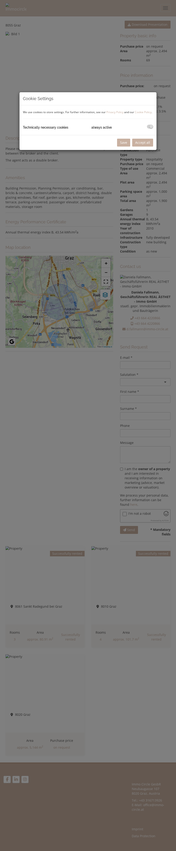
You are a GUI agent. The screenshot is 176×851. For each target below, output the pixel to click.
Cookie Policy (143, 112)
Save (123, 142)
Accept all (142, 142)
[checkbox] (150, 127)
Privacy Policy (115, 112)
